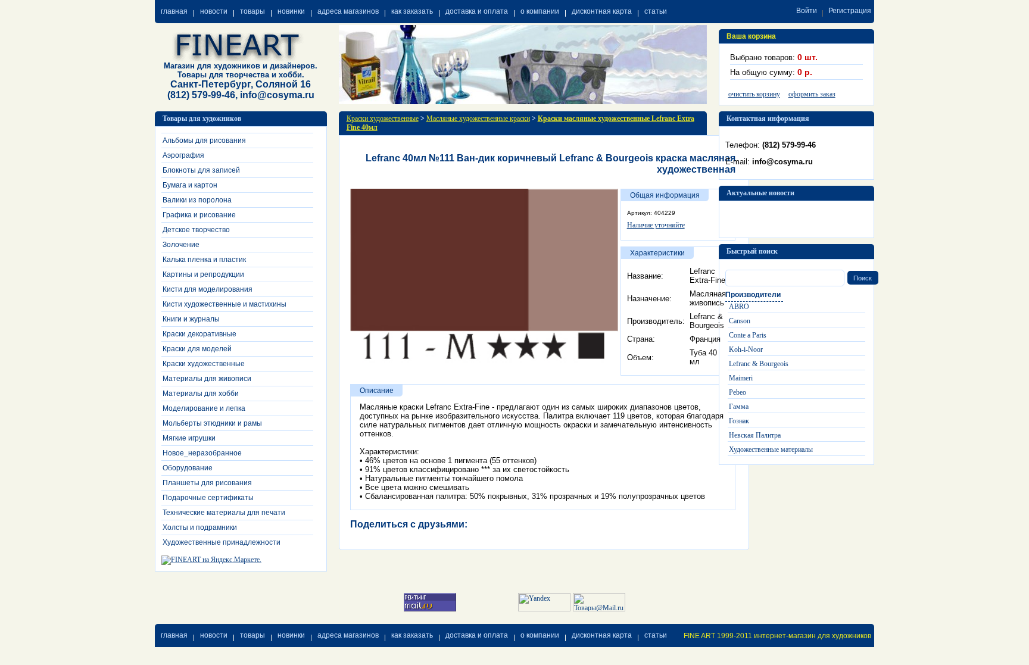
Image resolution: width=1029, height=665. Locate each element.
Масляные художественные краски (478, 118)
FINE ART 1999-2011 (718, 636)
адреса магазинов (348, 11)
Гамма (739, 406)
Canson (739, 321)
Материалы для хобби (201, 393)
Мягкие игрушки (189, 438)
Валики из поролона (197, 200)
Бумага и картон (190, 185)
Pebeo (737, 392)
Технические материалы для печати (224, 512)
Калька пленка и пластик (204, 259)
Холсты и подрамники (200, 527)
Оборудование (188, 468)
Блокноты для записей (201, 170)
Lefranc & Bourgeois (758, 364)
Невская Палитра (755, 435)
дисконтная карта (602, 11)
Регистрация (849, 11)
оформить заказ (811, 94)
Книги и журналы (191, 319)
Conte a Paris (747, 335)
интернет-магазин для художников (812, 636)
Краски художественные (204, 364)
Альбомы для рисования (204, 140)
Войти (806, 11)
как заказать (412, 11)
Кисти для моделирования (207, 289)
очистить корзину (754, 94)
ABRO (739, 306)
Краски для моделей (197, 349)
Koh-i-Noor (746, 349)
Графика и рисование (199, 215)
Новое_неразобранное (202, 453)
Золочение (181, 245)
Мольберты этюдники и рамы (212, 423)
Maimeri (741, 378)
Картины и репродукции (203, 274)
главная (174, 11)
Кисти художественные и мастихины (224, 304)
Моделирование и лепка (204, 408)
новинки (291, 11)
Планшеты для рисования (207, 483)
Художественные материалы (771, 449)
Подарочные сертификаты (208, 498)
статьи (655, 11)
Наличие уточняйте (656, 225)
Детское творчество (196, 230)
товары (252, 11)
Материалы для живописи (207, 378)
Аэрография (183, 155)
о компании (539, 11)
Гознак (739, 421)
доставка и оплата (476, 11)
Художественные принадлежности (221, 542)
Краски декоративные (199, 334)
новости (213, 11)
